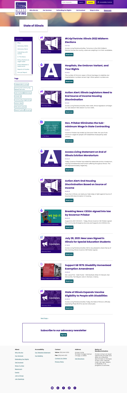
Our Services (47, 10)
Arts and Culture (20, 107)
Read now (69, 54)
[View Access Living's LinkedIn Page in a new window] (58, 388)
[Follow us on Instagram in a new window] (74, 388)
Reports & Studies (23, 69)
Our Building (39, 356)
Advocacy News (22, 49)
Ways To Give (19, 366)
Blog (18, 43)
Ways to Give (94, 10)
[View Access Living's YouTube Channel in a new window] (52, 388)
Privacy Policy (59, 362)
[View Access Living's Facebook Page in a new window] (63, 388)
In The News (21, 57)
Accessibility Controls (106, 2)
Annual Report (22, 72)
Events (17, 372)
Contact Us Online (61, 358)
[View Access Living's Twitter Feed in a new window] (69, 388)
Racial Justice (19, 110)
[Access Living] (21, 14)
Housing (28, 110)
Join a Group (19, 376)
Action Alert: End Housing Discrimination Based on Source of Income (85, 184)
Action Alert (19, 103)
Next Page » (44, 318)
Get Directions (79, 359)
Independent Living (21, 84)
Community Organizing (23, 100)
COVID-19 (18, 96)
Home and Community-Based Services (23, 88)
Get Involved (80, 10)
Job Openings (19, 379)
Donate (90, 2)
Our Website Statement (42, 353)
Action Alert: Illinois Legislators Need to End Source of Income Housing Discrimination (88, 96)
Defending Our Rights (63, 10)
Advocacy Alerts (22, 46)
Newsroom (107, 10)
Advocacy (28, 93)
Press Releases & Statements (23, 65)
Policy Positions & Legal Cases (23, 60)
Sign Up (63, 335)
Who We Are (34, 10)
